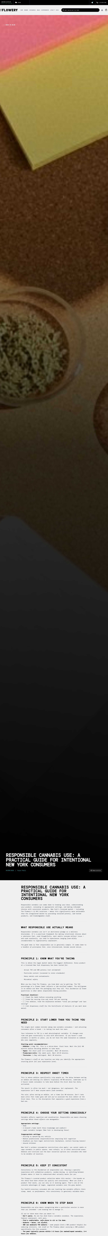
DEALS (38, 10)
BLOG (57, 10)
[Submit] (63, 10)
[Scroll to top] (104, 1231)
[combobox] (80, 10)
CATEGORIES (32, 10)
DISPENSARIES (45, 10)
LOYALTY (52, 10)
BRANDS (26, 10)
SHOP (21, 10)
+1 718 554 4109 (102, 2)
